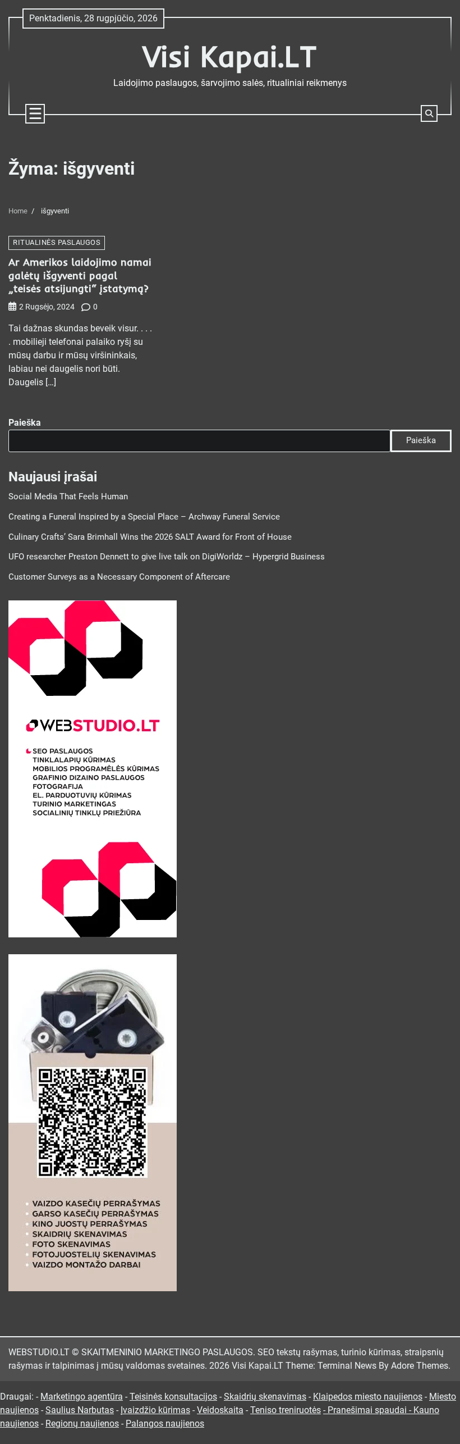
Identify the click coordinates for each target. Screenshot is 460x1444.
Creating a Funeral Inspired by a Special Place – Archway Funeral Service (144, 517)
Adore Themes (419, 1365)
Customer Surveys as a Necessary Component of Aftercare (119, 577)
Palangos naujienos (165, 1423)
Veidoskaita (220, 1410)
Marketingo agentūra (81, 1396)
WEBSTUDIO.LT (39, 1352)
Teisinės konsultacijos (173, 1396)
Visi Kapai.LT (230, 56)
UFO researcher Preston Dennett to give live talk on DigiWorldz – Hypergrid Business (166, 557)
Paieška (24, 422)
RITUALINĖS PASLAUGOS (56, 242)
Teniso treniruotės (285, 1410)
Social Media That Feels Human (68, 497)
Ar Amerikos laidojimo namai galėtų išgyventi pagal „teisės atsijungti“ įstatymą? (79, 275)
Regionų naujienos (82, 1423)
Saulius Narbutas (79, 1410)
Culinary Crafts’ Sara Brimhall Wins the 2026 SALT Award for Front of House (150, 537)
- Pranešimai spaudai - (368, 1410)
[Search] (429, 113)
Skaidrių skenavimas (265, 1396)
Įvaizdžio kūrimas (155, 1410)
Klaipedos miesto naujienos (367, 1396)
